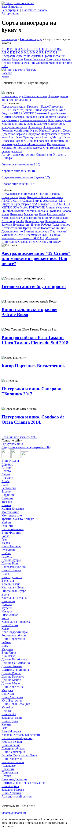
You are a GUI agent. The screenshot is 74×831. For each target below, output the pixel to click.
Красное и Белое (38, 106)
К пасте (6, 123)
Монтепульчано (12, 515)
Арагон (6, 573)
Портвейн (55, 130)
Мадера (44, 130)
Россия (66, 59)
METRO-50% (10, 207)
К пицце (17, 123)
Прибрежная (10, 772)
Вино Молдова (11, 731)
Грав (4, 539)
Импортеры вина (20, 99)
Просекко (8, 140)
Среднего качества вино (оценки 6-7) (26, 177)
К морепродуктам (59, 120)
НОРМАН (37, 238)
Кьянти (61, 113)
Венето (6, 471)
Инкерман (16, 214)
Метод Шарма (61, 137)
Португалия (53, 59)
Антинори (8, 221)
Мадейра (7, 649)
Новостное (48, 228)
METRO (29, 113)
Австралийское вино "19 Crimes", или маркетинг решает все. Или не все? (37, 258)
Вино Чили (9, 652)
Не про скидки (34, 221)
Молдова (17, 59)
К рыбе (28, 123)
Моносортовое (36, 144)
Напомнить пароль (34, 10)
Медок (6, 542)
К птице (13, 120)
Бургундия (8, 549)
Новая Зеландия (34, 59)
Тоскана (42, 210)
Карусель (63, 207)
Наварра (7, 611)
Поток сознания (12, 228)
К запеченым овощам (33, 120)
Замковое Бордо (45, 113)
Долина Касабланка (14, 659)
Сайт (62, 221)
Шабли (6, 553)
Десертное (8, 134)
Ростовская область (14, 635)
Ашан (22, 106)
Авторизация (10, 13)
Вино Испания (11, 570)
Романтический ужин (16, 130)
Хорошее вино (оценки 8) (18, 170)
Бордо (5, 536)
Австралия (8, 55)
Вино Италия (10, 460)
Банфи (20, 221)
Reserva (38, 147)
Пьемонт (7, 477)
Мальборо (8, 707)
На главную (9, 39)
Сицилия (7, 498)
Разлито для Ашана (14, 144)
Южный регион (12, 741)
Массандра (31, 214)
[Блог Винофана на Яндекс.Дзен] (15, 457)
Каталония (8, 601)
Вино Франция (11, 532)
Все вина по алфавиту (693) (19, 437)
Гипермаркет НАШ (36, 234)
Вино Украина (11, 745)
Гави (41, 116)
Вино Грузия (10, 721)
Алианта (51, 207)
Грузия (48, 55)
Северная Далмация (14, 779)
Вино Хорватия (12, 758)
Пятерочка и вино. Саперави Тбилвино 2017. (31, 391)
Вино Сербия (10, 786)
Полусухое (33, 134)
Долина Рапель (11, 673)
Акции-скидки (51, 193)
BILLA (18, 113)
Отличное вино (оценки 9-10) (21, 164)
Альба (5, 481)
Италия (6, 59)
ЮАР (5, 66)
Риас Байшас (10, 614)
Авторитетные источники (18, 154)
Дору (5, 645)
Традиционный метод (37, 137)
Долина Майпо (11, 680)
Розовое (20, 140)
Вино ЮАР (9, 714)
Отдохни (7, 113)
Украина (17, 62)
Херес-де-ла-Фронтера (16, 621)
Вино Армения (11, 793)
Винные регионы (35, 96)
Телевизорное (61, 224)
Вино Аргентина (13, 686)
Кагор (34, 130)
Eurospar (43, 204)
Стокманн (23, 238)
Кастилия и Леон (13, 587)
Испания (59, 55)
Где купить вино (12, 443)
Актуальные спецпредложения (22, 193)
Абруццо (7, 464)
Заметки (7, 224)
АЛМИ (19, 234)
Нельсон (7, 710)
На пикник (35, 127)
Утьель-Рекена (11, 584)
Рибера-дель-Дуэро (14, 590)
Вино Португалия (13, 638)
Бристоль (7, 210)
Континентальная (13, 762)
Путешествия (21, 224)
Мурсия (7, 608)
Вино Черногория (13, 752)
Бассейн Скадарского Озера (19, 755)
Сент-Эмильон (11, 546)
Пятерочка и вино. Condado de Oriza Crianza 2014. (33, 419)
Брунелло (31, 116)
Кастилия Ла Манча (14, 597)
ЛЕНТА (7, 110)
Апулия (6, 467)
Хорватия (42, 62)
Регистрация (10, 10)
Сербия (6, 62)
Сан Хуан (8, 693)
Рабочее (46, 224)
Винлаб (37, 110)
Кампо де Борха (12, 577)
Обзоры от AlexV (50, 241)
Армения (37, 55)
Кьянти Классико (13, 116)
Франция (29, 62)
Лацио (6, 474)
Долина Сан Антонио (16, 662)
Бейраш (6, 642)
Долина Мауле (11, 683)
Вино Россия (10, 625)
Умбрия (6, 522)
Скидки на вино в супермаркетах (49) (26, 447)
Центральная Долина (15, 669)
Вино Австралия (12, 697)
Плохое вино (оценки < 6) (18, 183)
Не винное (52, 221)
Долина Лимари (12, 666)
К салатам (40, 123)
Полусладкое (49, 134)
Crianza (27, 147)
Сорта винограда (31, 39)
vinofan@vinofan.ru (14, 812)
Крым (5, 214)
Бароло (61, 116)
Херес (67, 130)
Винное (61, 228)
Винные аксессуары (37, 231)
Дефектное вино (12, 231)
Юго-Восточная (12, 700)
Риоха (5, 618)
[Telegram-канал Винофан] (6, 457)
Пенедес (7, 604)
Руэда (5, 594)
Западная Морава (13, 789)
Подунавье (9, 765)
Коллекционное (12, 147)
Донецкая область (13, 748)
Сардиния (8, 495)
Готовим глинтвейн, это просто (34, 286)
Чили (68, 62)
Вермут (20, 134)
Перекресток (10, 106)
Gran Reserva (51, 147)
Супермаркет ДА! (25, 204)
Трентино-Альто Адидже (18, 518)
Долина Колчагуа (13, 676)
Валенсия (8, 580)
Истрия (6, 776)
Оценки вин (44, 154)
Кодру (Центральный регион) (21, 734)
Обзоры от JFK (28, 241)
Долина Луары (11, 560)
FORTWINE (37, 207)
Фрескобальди (58, 217)
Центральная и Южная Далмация (23, 782)
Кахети (6, 724)
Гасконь (7, 556)
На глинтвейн (52, 127)
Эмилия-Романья (13, 529)
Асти (5, 484)
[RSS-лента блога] (24, 457)
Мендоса (7, 690)
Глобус (24, 207)
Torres (42, 214)
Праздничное (31, 228)
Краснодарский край (15, 632)
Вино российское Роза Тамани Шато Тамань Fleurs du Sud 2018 (35, 340)
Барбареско (9, 488)
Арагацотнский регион (17, 796)
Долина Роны (10, 563)
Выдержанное (56, 144)
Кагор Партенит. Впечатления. (33, 365)
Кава (19, 137)
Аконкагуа (8, 656)
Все (59, 49)
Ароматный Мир (54, 110)
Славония (8, 769)
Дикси (27, 110)
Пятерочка (56, 106)
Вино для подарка (37, 140)
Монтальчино (10, 512)
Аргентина (23, 55)
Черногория (57, 62)
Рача (4, 728)
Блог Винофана (12, 6)
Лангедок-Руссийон (14, 566)
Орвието (50, 116)
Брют (12, 137)
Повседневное (59, 140)
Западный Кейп (12, 717)
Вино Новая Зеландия (16, 704)
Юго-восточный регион (17, 738)
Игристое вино (39, 217)
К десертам (55, 123)
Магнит (18, 110)
